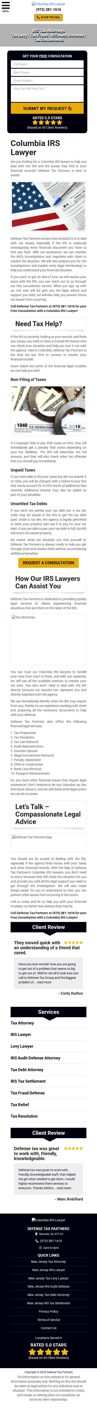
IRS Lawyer (21, 1034)
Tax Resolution (24, 1116)
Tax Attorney (22, 1023)
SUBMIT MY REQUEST (45, 108)
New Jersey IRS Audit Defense (48, 1286)
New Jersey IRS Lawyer (48, 1270)
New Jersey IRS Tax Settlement (48, 1303)
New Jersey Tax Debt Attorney (48, 1295)
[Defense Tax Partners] (48, 1219)
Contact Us (48, 1328)
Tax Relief (20, 1104)
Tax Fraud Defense (28, 1093)
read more (44, 982)
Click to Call (50, 17)
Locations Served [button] (47, 1338)
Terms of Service (48, 1320)
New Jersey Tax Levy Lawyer (48, 1278)
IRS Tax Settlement (28, 1081)
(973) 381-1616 (48, 9)
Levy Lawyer (22, 1046)
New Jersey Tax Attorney (48, 1261)
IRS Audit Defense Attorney (35, 1058)
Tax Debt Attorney (27, 1069)
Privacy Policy (48, 1311)
